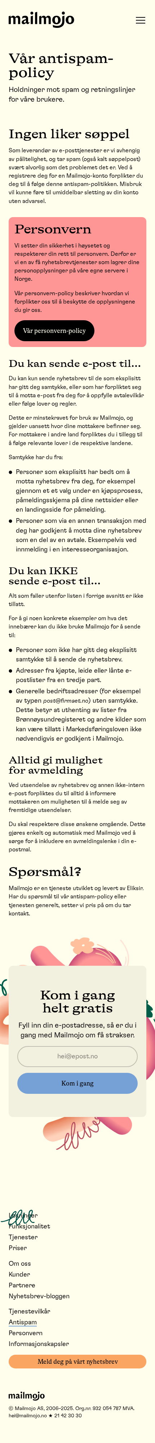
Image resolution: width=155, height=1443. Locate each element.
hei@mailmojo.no (28, 1415)
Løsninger (23, 1216)
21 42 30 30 (68, 1415)
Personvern (26, 1333)
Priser (18, 1248)
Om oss (20, 1264)
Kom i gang (77, 1083)
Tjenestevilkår (29, 1311)
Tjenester (23, 1237)
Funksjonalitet (29, 1226)
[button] (140, 20)
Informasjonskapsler (39, 1344)
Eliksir (134, 888)
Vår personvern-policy (54, 330)
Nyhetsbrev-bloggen (39, 1296)
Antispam (23, 1322)
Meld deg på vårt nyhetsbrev (77, 1361)
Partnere (22, 1285)
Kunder (19, 1274)
